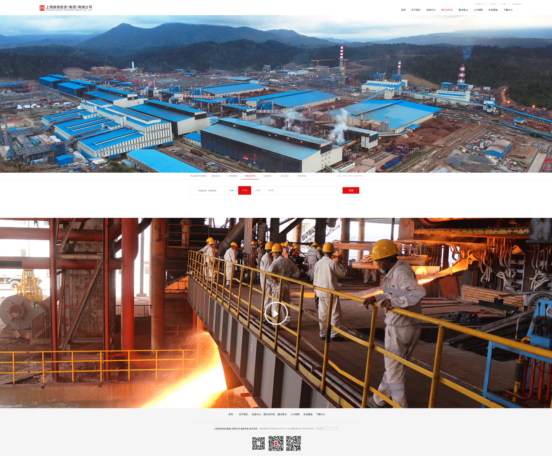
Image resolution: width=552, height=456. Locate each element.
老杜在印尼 (250, 176)
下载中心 (508, 10)
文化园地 (493, 10)
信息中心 (431, 10)
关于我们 (416, 10)
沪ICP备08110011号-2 (277, 429)
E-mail (492, 4)
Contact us (479, 4)
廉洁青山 (463, 10)
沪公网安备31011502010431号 (301, 429)
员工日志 (285, 176)
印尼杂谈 (302, 176)
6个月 (270, 190)
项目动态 (216, 176)
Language (516, 4)
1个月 (244, 190)
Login (503, 4)
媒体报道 (233, 176)
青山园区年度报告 (198, 176)
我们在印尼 (447, 10)
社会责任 (267, 176)
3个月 (257, 190)
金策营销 (263, 429)
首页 (403, 10)
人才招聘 (478, 10)
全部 (232, 190)
